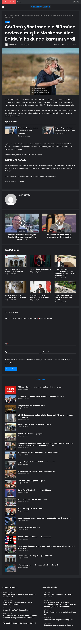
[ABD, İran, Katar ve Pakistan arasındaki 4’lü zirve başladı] (10, 390)
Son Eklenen (40, 379)
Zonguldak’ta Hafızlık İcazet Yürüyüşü (32, 499)
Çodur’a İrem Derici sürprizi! (40, 269)
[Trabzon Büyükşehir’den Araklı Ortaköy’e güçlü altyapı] (65, 287)
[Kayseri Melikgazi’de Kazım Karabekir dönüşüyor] (10, 474)
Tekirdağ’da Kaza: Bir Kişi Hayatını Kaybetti (34, 424)
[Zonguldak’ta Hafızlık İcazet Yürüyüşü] (10, 502)
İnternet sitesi (46, 352)
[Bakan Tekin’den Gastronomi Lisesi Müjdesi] (10, 493)
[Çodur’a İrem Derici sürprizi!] (40, 261)
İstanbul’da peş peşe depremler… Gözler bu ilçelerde (38, 565)
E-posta (8, 352)
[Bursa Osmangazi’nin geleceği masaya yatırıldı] (40, 287)
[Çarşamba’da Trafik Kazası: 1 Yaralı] (10, 409)
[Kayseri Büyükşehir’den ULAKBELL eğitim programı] (48, 130)
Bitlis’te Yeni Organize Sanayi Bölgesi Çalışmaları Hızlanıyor (41, 396)
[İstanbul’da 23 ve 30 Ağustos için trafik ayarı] (15, 261)
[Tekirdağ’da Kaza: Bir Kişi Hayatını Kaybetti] (10, 427)
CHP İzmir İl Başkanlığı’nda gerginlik (31, 481)
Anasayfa (9, 15)
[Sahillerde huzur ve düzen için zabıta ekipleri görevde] (11, 130)
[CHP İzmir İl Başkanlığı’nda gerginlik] (10, 483)
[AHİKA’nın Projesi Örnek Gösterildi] (10, 512)
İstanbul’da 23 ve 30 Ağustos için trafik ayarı (14, 270)
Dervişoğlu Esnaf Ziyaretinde (29, 527)
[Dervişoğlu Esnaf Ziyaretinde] (10, 530)
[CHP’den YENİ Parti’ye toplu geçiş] (10, 437)
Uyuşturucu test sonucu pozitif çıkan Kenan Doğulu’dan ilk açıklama (44, 518)
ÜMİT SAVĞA (13, 45)
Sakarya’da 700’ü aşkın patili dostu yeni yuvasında (15, 296)
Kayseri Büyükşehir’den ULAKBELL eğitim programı (37, 462)
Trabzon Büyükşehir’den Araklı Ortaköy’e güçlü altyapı (64, 297)
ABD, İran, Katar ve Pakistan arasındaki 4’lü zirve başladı (39, 387)
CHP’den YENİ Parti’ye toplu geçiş (30, 434)
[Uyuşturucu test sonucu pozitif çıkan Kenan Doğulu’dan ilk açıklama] (10, 521)
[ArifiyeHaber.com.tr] (40, 6)
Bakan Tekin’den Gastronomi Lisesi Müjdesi (34, 490)
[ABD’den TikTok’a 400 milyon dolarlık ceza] (10, 540)
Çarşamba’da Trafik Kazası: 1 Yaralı (28, 2)
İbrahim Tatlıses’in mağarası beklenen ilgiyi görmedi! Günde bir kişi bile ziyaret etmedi (65, 272)
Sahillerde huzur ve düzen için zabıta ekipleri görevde (28, 130)
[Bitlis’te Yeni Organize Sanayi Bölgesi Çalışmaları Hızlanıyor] (10, 399)
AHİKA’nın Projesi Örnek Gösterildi (31, 509)
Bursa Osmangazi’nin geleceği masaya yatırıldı (39, 296)
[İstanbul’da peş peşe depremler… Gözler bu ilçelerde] (10, 568)
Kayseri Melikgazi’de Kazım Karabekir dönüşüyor (36, 471)
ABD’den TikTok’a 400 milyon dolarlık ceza (34, 537)
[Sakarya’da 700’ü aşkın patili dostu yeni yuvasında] (15, 287)
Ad (6, 344)
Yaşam (16, 15)
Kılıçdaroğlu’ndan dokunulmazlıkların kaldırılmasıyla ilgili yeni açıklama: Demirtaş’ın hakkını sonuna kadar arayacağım (46, 444)
